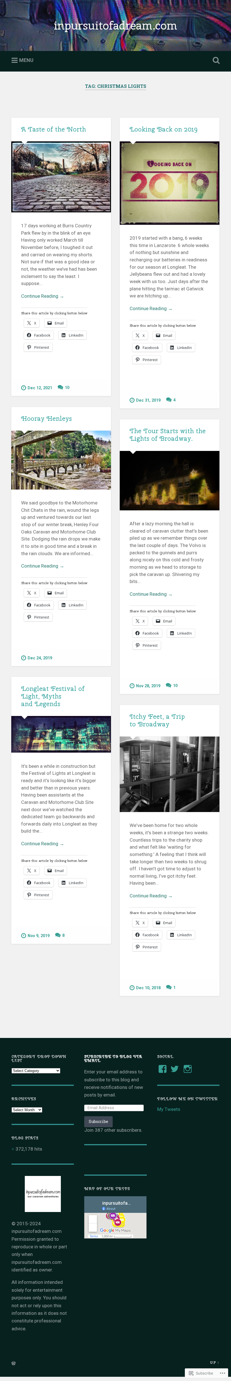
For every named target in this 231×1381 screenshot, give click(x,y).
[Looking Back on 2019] (169, 182)
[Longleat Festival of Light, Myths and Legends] (61, 734)
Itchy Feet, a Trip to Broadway (157, 720)
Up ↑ (214, 1362)
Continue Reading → (42, 296)
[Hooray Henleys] (61, 460)
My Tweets (168, 1109)
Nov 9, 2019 (39, 935)
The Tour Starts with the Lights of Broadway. (168, 435)
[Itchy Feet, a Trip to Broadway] (169, 774)
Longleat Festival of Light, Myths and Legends (53, 696)
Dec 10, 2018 (148, 988)
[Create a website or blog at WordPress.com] (13, 1363)
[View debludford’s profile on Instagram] (187, 1068)
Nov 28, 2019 (148, 686)
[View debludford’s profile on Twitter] (174, 1068)
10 (67, 387)
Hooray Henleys (46, 418)
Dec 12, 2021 (40, 388)
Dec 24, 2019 (40, 658)
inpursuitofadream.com (115, 25)
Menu (26, 60)
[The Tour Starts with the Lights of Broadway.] (169, 480)
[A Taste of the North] (61, 176)
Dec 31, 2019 (148, 400)
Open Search (214, 60)
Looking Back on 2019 (163, 129)
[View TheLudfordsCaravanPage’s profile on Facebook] (162, 1068)
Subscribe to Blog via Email (113, 1058)
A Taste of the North (53, 129)
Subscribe (98, 1121)
